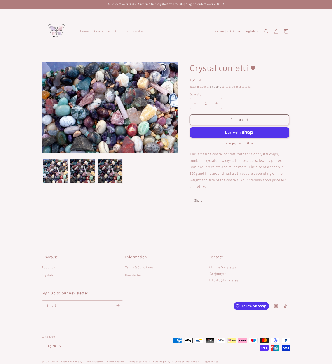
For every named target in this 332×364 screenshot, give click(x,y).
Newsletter (133, 275)
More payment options (239, 143)
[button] (101, 31)
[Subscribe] (118, 305)
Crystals (48, 275)
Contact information (187, 361)
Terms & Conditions (139, 267)
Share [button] (198, 200)
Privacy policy (115, 361)
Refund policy (95, 361)
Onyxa (54, 361)
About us (48, 267)
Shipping (215, 86)
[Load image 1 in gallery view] (55, 171)
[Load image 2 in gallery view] (82, 171)
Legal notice (211, 361)
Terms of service (137, 361)
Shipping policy (161, 361)
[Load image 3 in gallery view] (110, 171)
